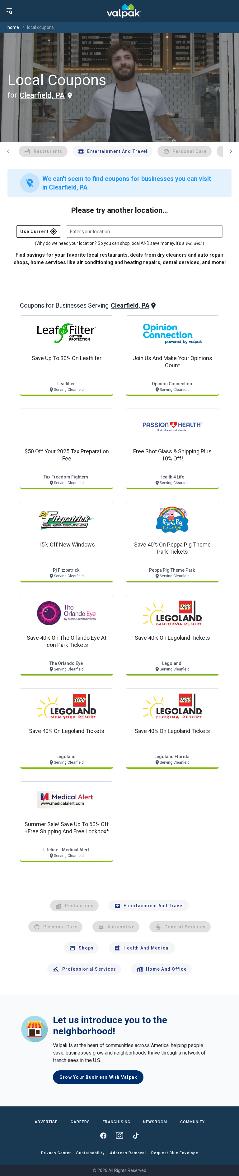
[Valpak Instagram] (119, 1135)
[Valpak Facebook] (103, 1135)
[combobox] (144, 231)
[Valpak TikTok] (135, 1135)
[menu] (9, 11)
